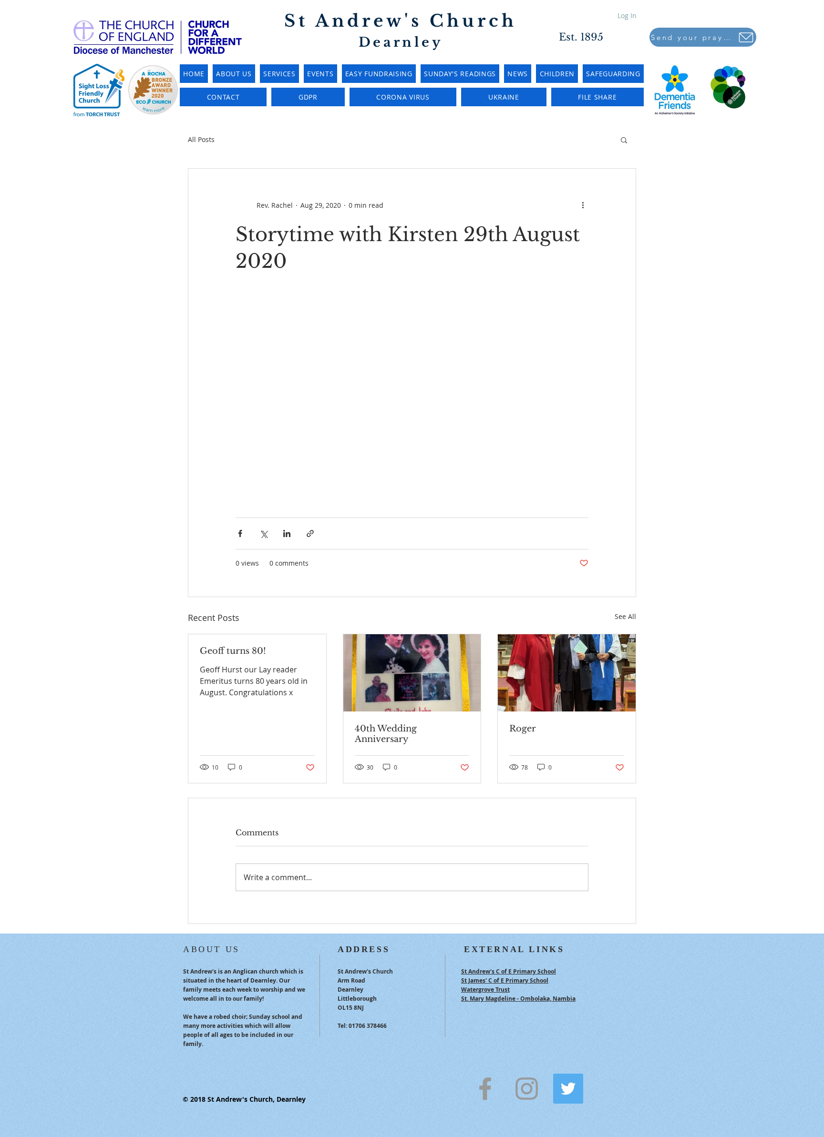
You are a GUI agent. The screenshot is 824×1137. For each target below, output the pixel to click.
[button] (623, 139)
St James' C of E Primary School (504, 980)
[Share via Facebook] (240, 533)
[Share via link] (310, 533)
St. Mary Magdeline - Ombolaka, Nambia (518, 999)
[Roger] (567, 672)
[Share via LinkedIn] (286, 533)
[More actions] (582, 205)
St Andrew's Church (400, 20)
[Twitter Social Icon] (568, 1089)
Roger (522, 728)
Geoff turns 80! (233, 651)
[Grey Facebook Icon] (485, 1089)
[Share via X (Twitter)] (263, 533)
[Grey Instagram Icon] (527, 1089)
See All (625, 616)
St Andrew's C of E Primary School (508, 971)
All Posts (201, 139)
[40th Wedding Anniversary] (412, 672)
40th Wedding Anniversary (386, 733)
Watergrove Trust (485, 989)
